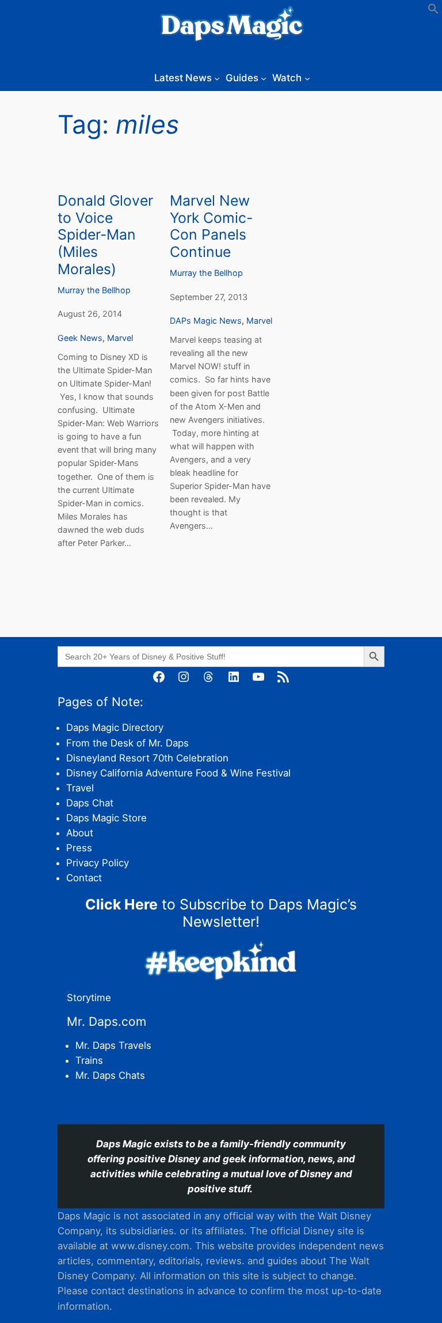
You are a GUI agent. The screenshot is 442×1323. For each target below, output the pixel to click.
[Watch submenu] (307, 78)
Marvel (120, 338)
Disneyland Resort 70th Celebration (147, 758)
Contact (84, 878)
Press (79, 848)
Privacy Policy (97, 863)
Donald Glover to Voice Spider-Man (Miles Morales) (105, 235)
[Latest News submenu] (217, 78)
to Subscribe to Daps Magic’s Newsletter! (221, 913)
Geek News (80, 338)
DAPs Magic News (206, 320)
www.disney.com (150, 1246)
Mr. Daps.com (106, 1021)
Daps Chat (89, 803)
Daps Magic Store (106, 818)
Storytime (89, 997)
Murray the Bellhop (94, 290)
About (79, 833)
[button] (433, 11)
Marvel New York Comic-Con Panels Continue (211, 226)
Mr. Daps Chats (110, 1075)
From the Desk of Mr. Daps (127, 743)
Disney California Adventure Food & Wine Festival (178, 773)
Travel (80, 788)
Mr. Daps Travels (113, 1045)
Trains (89, 1060)
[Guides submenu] (263, 78)
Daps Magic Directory (114, 727)
